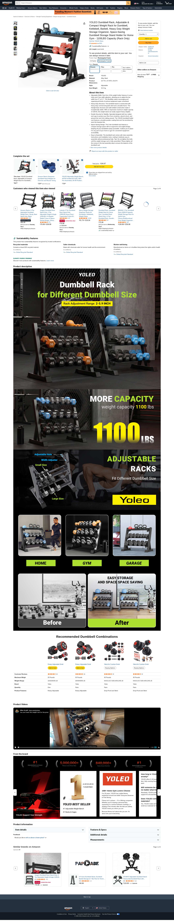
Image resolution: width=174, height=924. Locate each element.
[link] (49, 166)
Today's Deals (84, 8)
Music (126, 8)
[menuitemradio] (155, 747)
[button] (4, 8)
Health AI (11, 8)
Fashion (112, 8)
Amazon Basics (32, 8)
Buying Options (110, 668)
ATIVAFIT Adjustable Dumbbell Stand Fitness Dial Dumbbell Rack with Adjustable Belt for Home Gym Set (135, 878)
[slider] (83, 747)
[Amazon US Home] (68, 909)
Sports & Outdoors (18, 16)
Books (93, 8)
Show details (92, 175)
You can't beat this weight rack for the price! (34, 712)
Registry (120, 8)
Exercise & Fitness (30, 16)
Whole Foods (73, 8)
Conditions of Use (62, 914)
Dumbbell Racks (71, 16)
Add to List (142, 62)
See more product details (99, 147)
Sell (107, 8)
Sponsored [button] (16, 849)
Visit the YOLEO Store (96, 41)
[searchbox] (73, 3)
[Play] (15, 747)
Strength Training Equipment (44, 16)
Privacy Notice (72, 914)
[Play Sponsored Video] (87, 863)
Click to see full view (52, 90)
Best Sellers (43, 8)
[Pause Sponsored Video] (58, 868)
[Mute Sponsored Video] (58, 871)
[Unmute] (159, 747)
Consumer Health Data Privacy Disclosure (88, 914)
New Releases (53, 8)
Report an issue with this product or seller (105, 151)
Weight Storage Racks (59, 16)
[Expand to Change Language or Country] (92, 908)
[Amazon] (7, 3)
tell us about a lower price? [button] (35, 837)
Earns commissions (34, 710)
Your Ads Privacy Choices (109, 914)
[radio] (15, 23)
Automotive (158, 8)
